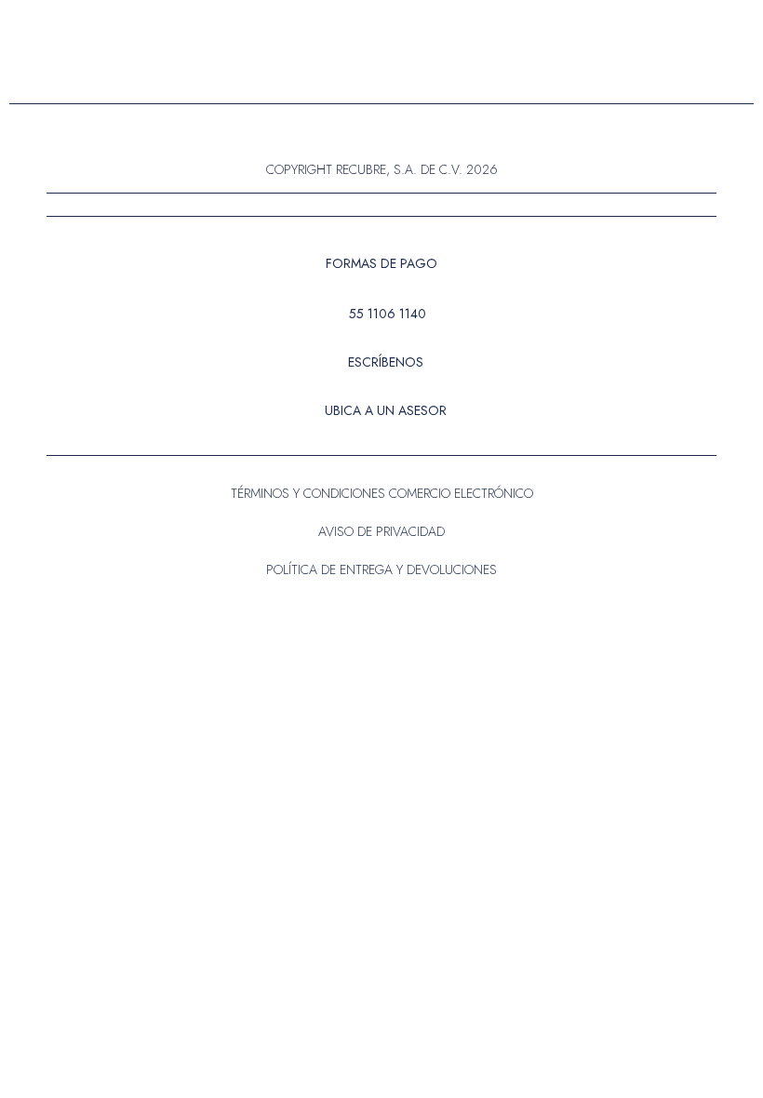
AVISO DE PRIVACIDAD (381, 531)
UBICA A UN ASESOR (386, 410)
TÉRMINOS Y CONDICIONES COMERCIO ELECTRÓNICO (382, 493)
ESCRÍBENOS (385, 362)
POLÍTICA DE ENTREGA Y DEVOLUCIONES (381, 569)
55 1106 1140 (387, 313)
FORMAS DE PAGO (381, 263)
